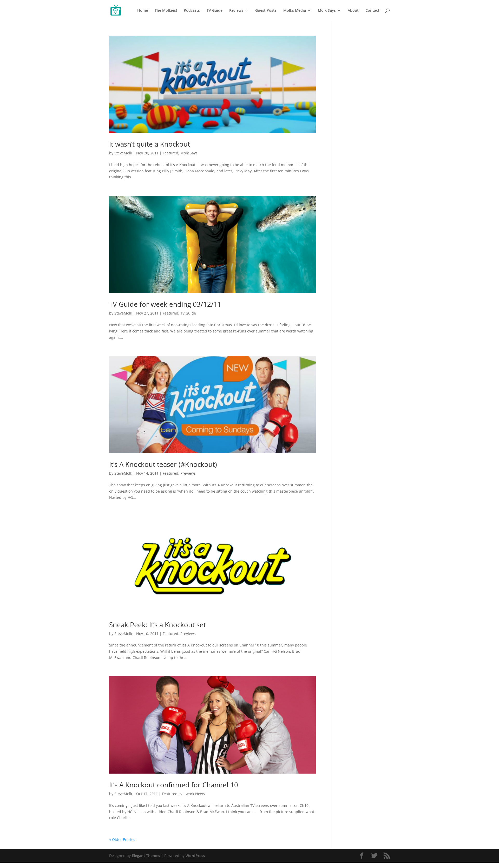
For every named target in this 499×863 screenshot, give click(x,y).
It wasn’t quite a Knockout (149, 144)
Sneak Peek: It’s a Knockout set (157, 624)
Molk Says (327, 11)
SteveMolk (123, 153)
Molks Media (294, 11)
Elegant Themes (146, 855)
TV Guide (214, 11)
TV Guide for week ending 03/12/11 (165, 304)
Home (142, 11)
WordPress (195, 855)
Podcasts (192, 11)
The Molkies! (166, 11)
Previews (188, 473)
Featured (170, 153)
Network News (192, 793)
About (353, 11)
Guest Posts (266, 11)
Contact (372, 11)
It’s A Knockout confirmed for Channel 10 (173, 784)
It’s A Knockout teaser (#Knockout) (163, 464)
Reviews (236, 11)
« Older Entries (122, 839)
